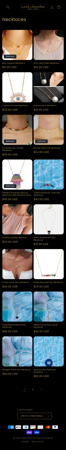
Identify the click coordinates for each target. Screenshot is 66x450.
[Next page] (41, 389)
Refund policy (38, 441)
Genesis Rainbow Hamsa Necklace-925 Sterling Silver (16, 194)
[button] (8, 7)
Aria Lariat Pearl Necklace (46, 63)
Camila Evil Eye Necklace (15, 105)
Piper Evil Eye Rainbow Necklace (45, 370)
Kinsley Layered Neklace (14, 237)
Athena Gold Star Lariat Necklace (46, 326)
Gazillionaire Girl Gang (31, 438)
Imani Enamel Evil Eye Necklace (45, 238)
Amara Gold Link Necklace (47, 148)
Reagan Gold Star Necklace (16, 369)
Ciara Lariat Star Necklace (15, 282)
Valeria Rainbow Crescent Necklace (47, 194)
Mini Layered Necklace (13, 63)
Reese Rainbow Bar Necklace (48, 282)
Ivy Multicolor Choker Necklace (12, 149)
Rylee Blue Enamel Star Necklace (13, 326)
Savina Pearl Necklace (45, 105)
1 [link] (24, 389)
